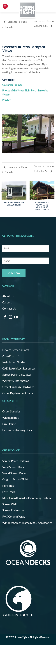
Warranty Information (15, 380)
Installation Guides (14, 362)
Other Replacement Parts (17, 393)
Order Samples (11, 411)
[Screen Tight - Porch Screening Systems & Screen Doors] (27, 10)
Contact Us (9, 308)
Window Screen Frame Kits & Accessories (27, 522)
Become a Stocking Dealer (18, 430)
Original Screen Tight (15, 479)
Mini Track (8, 485)
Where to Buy (10, 417)
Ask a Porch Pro (11, 356)
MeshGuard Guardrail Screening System (26, 498)
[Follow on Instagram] (10, 317)
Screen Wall (9, 504)
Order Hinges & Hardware (18, 387)
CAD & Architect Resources (19, 368)
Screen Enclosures (13, 510)
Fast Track (8, 492)
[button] (5, 6)
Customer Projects (12, 84)
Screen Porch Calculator (16, 374)
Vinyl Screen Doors (14, 467)
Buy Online (9, 424)
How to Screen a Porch (16, 350)
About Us (8, 296)
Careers (7, 302)
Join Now (13, 273)
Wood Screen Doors (14, 473)
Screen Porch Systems (15, 461)
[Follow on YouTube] (16, 317)
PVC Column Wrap (13, 516)
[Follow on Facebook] (5, 317)
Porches (6, 100)
